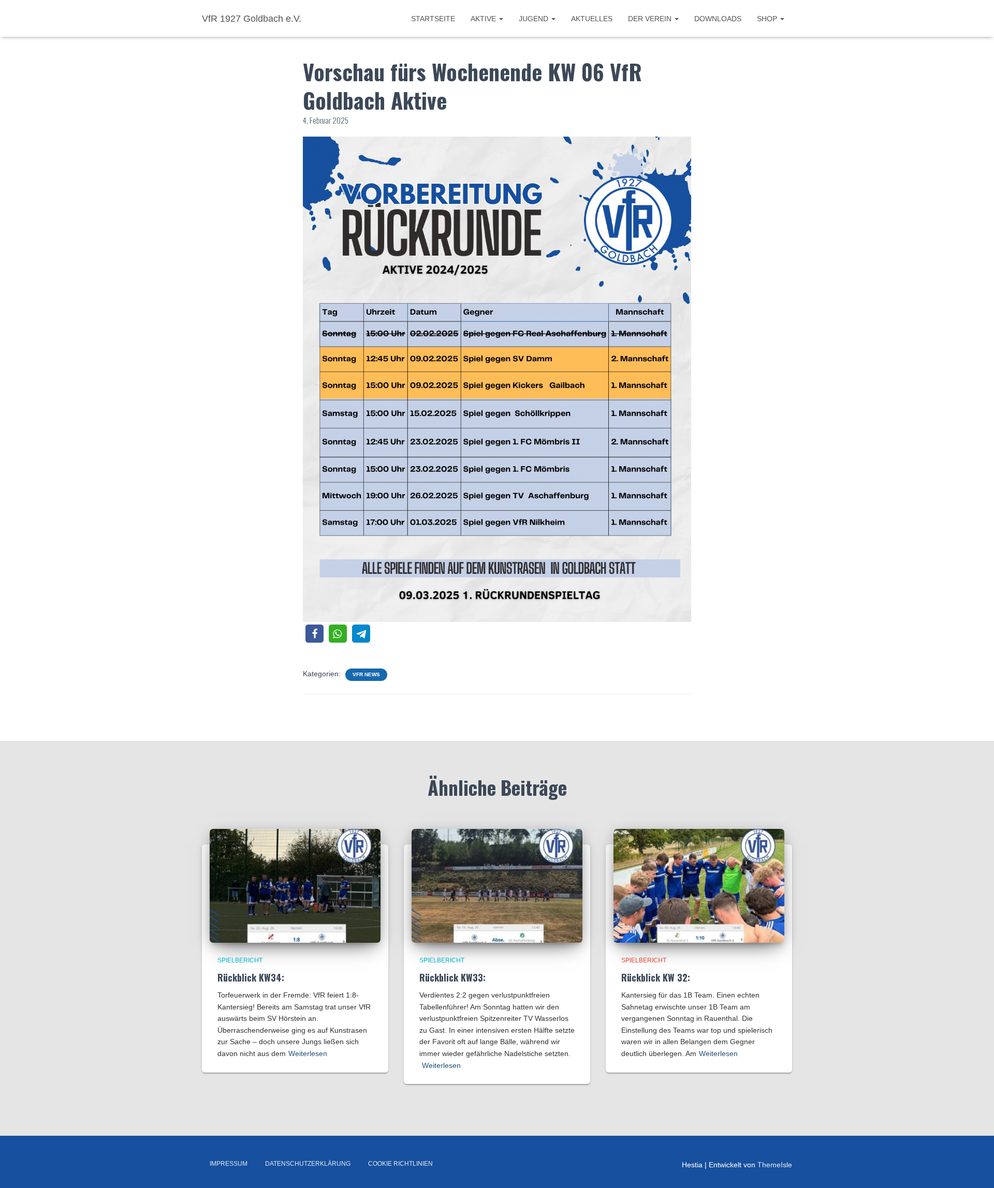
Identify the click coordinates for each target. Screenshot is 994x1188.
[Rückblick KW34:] (295, 885)
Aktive (484, 18)
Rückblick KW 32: (655, 977)
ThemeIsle (774, 1165)
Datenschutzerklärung (307, 1163)
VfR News (366, 674)
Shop (768, 18)
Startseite (433, 18)
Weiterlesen (307, 1053)
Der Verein (651, 18)
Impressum (228, 1163)
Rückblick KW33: (452, 977)
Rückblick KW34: (250, 977)
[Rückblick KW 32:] (698, 885)
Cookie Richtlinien (400, 1163)
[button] (314, 634)
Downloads (717, 18)
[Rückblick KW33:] (497, 885)
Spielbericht (239, 960)
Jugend (534, 18)
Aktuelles (591, 18)
